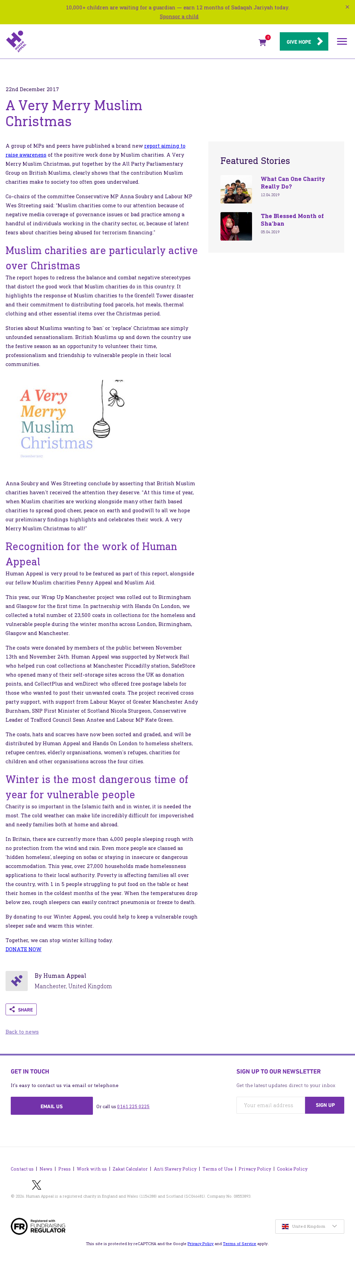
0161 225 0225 (133, 1107)
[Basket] (262, 44)
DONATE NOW (24, 949)
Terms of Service (239, 1243)
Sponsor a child (179, 16)
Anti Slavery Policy (175, 1169)
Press (64, 1169)
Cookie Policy (292, 1169)
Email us (52, 1106)
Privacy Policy (255, 1169)
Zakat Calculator (130, 1169)
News (46, 1169)
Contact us (22, 1169)
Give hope (299, 42)
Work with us (92, 1169)
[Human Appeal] (130, 41)
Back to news (22, 1031)
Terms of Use (217, 1169)
